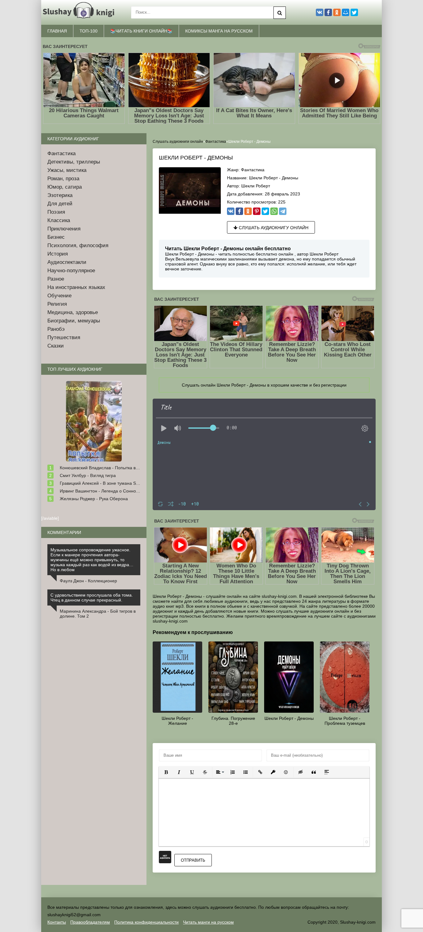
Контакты (56, 922)
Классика (58, 220)
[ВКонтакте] (230, 211)
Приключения (64, 229)
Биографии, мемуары (73, 321)
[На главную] (80, 12)
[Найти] (279, 13)
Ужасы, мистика (66, 170)
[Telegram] (282, 211)
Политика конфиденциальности (146, 922)
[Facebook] (239, 211)
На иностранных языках (76, 287)
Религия (57, 304)
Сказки (55, 346)
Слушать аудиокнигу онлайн (273, 227)
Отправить (193, 860)
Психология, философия (77, 245)
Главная (57, 30)
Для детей (59, 204)
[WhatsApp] (274, 211)
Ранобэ (56, 329)
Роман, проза (63, 179)
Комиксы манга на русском (219, 30)
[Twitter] (265, 211)
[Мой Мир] (345, 12)
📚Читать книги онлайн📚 (141, 30)
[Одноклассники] (248, 211)
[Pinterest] (256, 211)
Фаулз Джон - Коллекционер (88, 580)
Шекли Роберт (255, 185)
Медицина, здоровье (72, 312)
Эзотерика (59, 195)
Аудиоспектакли (66, 262)
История (57, 254)
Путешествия (63, 337)
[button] (166, 772)
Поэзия (56, 212)
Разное (55, 279)
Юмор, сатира (64, 187)
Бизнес (56, 237)
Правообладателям (90, 922)
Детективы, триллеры (73, 162)
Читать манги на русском (208, 922)
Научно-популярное (71, 270)
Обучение (59, 296)
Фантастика (252, 169)
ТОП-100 (89, 30)
